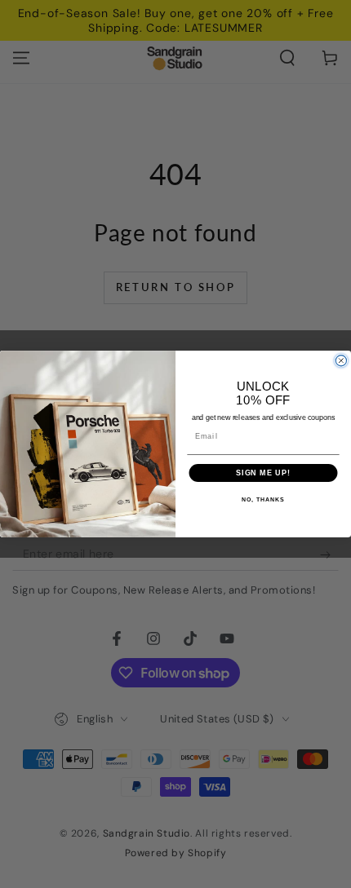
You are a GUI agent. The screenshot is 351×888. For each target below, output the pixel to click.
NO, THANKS (263, 500)
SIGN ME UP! (263, 472)
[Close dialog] (340, 361)
